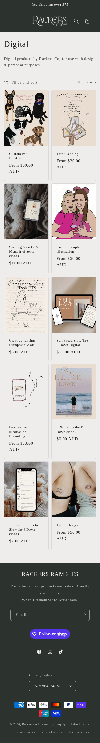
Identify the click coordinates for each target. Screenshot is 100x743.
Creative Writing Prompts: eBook (22, 342)
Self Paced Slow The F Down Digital (72, 342)
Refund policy (80, 724)
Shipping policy (78, 731)
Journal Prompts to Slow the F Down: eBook (23, 529)
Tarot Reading (68, 154)
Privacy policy (25, 731)
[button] (10, 21)
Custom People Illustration (68, 249)
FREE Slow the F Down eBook (70, 430)
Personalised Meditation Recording (19, 432)
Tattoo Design (67, 525)
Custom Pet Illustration (18, 156)
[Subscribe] (83, 615)
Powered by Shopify (52, 724)
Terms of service (51, 731)
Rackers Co (29, 724)
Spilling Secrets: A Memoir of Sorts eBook (23, 251)
